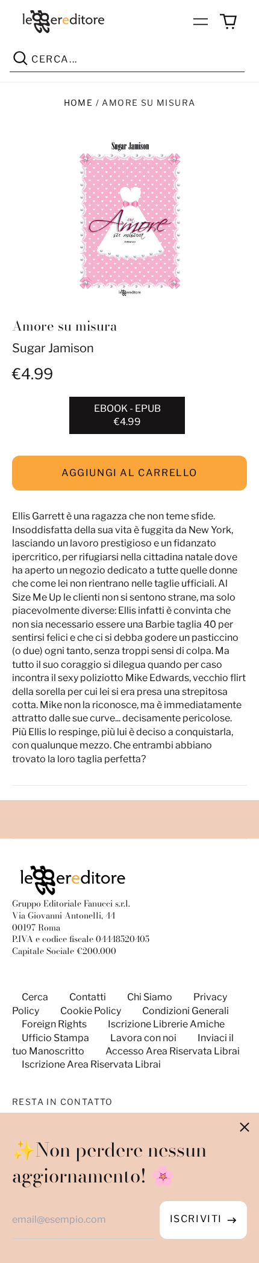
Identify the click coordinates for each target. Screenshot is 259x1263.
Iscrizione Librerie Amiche (166, 1024)
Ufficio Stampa (55, 1038)
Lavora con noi (143, 1038)
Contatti (87, 997)
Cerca (35, 997)
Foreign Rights (54, 1024)
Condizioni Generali (185, 1011)
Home (78, 102)
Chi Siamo (149, 997)
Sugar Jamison (53, 348)
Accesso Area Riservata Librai (172, 1051)
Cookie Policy (90, 1011)
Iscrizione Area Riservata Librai (91, 1064)
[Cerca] (20, 60)
